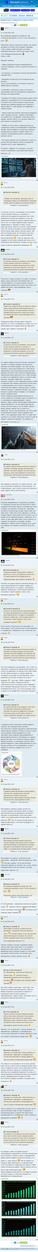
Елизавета (8, 304)
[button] (22, 25)
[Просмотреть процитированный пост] (19, 192)
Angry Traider (9, 970)
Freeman (8, 259)
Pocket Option (4, 1248)
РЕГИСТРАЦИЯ (25, 10)
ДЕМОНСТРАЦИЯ (15, 10)
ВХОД (32, 10)
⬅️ (22, 15)
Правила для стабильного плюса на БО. (17, 20)
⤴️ (13, 15)
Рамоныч (8, 192)
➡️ (29, 15)
